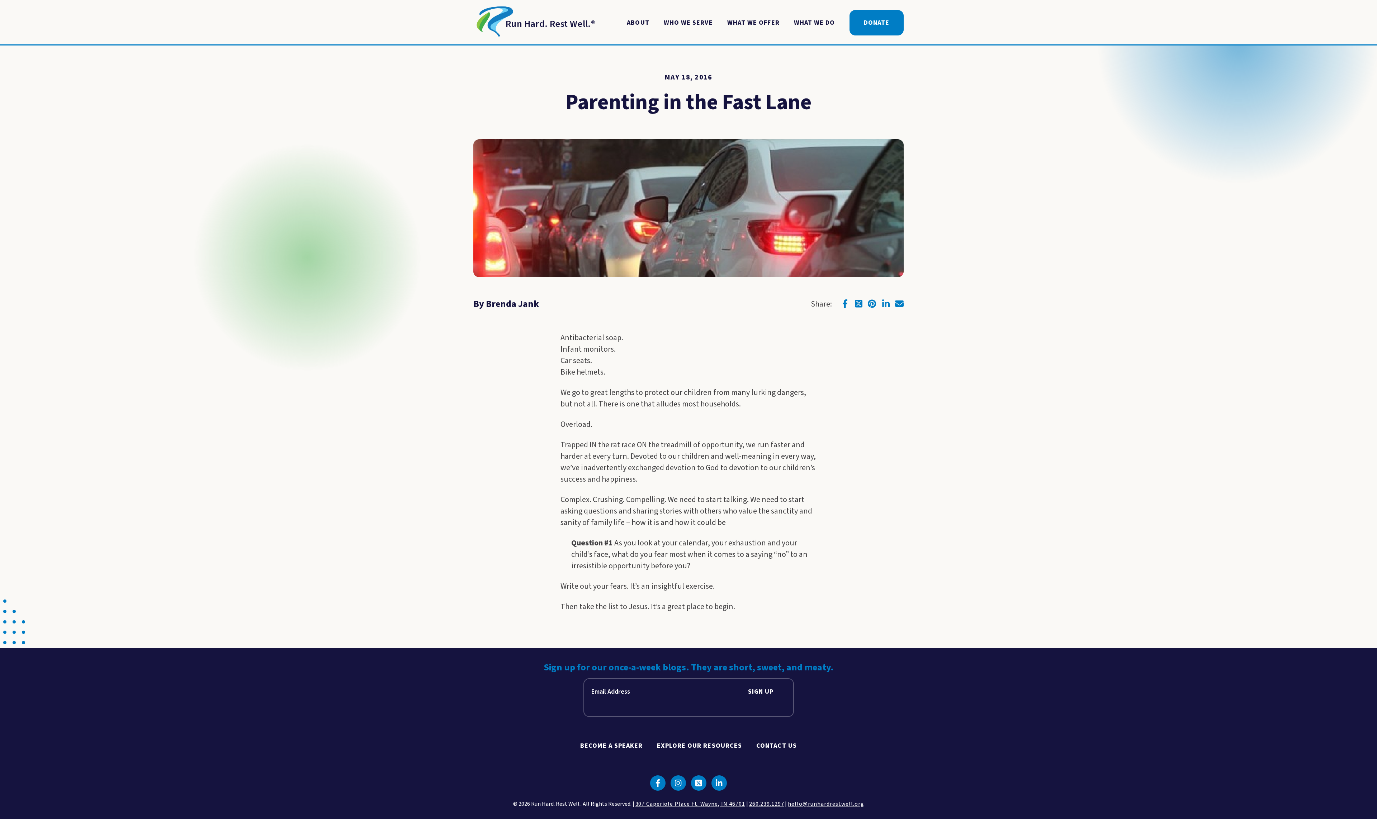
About (638, 22)
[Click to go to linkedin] (885, 303)
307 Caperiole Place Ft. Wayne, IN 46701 (690, 804)
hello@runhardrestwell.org (826, 804)
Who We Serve (688, 22)
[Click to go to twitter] (858, 303)
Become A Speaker (611, 745)
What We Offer (753, 22)
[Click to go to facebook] (845, 303)
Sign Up (761, 692)
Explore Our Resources (699, 745)
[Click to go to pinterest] (872, 303)
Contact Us (776, 745)
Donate (876, 22)
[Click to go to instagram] (678, 783)
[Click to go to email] (899, 303)
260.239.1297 (766, 804)
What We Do (814, 22)
